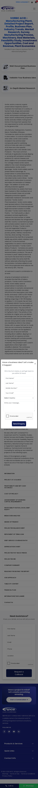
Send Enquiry (19, 424)
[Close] (35, 363)
